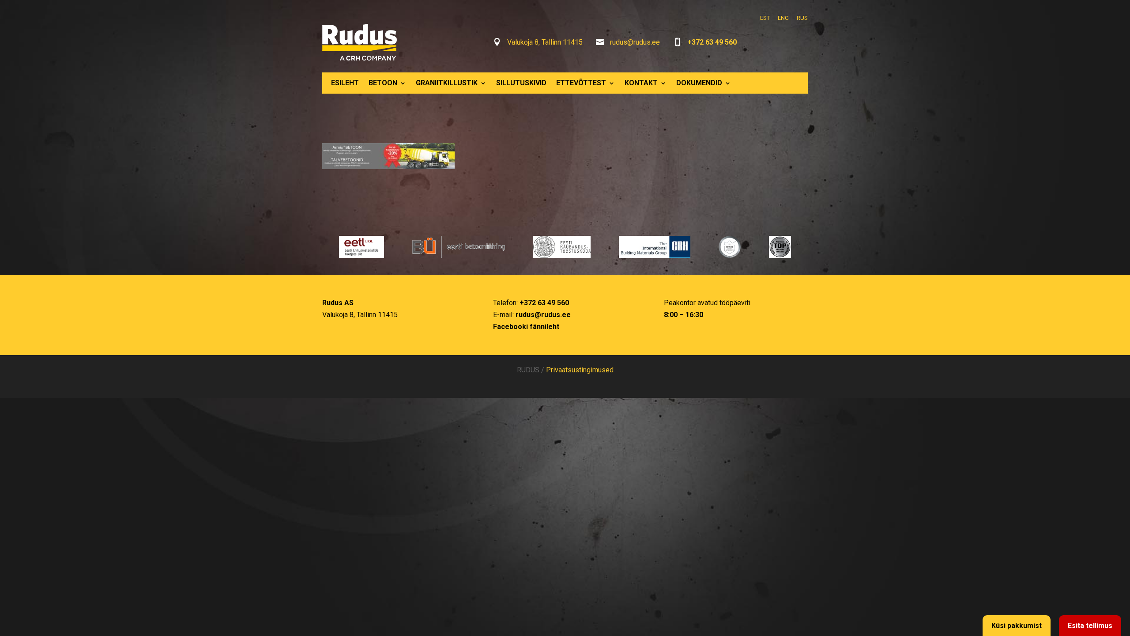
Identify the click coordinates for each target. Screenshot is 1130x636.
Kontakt (641, 83)
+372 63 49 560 (712, 42)
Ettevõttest (581, 83)
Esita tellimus (1090, 625)
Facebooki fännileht (526, 326)
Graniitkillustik (447, 83)
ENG (783, 18)
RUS (802, 18)
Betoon (383, 83)
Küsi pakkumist (1016, 625)
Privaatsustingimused (580, 370)
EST (765, 18)
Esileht (345, 83)
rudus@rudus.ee (635, 42)
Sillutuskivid (521, 83)
